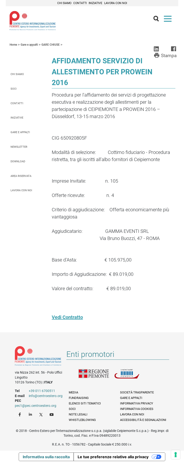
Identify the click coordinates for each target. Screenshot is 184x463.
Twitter (41, 414)
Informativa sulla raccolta (46, 456)
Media (73, 392)
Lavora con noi (115, 3)
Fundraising (79, 398)
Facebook (20, 414)
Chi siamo (64, 3)
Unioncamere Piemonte (132, 376)
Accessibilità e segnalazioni (143, 420)
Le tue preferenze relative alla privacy (113, 456)
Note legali (78, 414)
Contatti (80, 3)
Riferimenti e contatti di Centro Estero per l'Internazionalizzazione (38, 357)
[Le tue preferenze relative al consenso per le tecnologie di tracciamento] (175, 454)
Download (18, 161)
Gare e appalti (20, 132)
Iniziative (95, 3)
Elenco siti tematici (85, 403)
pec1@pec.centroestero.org (35, 406)
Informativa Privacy (136, 403)
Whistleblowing (82, 420)
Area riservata (21, 176)
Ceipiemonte (33, 20)
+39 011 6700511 (42, 391)
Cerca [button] (158, 20)
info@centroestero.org (46, 396)
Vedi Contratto (67, 317)
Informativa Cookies (136, 409)
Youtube (52, 414)
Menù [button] (168, 20)
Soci (14, 88)
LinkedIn (31, 414)
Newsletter (19, 146)
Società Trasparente (137, 392)
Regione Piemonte (96, 376)
